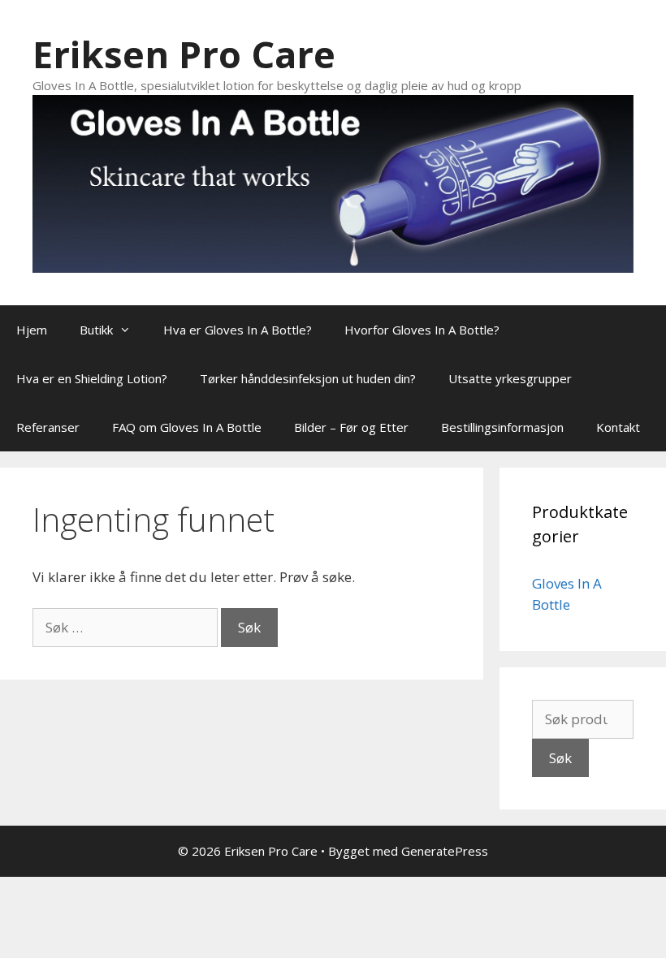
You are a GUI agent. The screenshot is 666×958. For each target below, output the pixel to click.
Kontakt (618, 427)
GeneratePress (444, 851)
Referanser (48, 427)
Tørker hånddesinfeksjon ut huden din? (308, 378)
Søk (560, 758)
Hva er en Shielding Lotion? (91, 378)
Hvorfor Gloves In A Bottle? (422, 329)
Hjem (31, 329)
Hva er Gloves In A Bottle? (237, 329)
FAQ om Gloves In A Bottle (187, 427)
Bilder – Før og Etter (351, 427)
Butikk (96, 329)
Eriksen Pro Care (183, 54)
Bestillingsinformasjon (502, 427)
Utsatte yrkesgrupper (510, 378)
